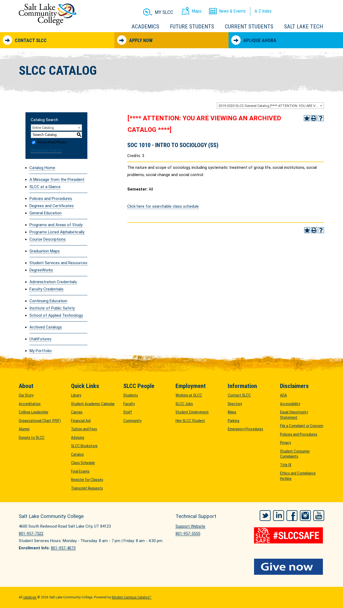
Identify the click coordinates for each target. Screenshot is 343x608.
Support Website (190, 526)
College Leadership (33, 412)
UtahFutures (40, 339)
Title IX (285, 464)
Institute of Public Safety (52, 308)
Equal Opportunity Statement (294, 415)
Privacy (285, 442)
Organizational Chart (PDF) (40, 420)
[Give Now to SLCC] (289, 567)
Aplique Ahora (259, 40)
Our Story (26, 395)
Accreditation (29, 403)
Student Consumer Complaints (295, 454)
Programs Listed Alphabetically (56, 232)
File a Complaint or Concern (301, 425)
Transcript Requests (87, 488)
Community (132, 420)
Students (130, 395)
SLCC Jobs (184, 403)
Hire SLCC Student (190, 420)
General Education (45, 213)
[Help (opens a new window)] (321, 118)
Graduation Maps (44, 251)
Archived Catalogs (45, 327)
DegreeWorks (41, 270)
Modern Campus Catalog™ (131, 597)
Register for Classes (87, 479)
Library (76, 395)
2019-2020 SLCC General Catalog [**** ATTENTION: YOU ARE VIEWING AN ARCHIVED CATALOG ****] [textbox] (271, 106)
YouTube (318, 515)
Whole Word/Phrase (51, 142)
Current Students (249, 26)
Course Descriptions (47, 239)
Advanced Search (46, 150)
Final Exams (80, 471)
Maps (232, 412)
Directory (235, 403)
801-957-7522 (31, 533)
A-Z (263, 11)
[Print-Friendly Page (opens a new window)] (314, 118)
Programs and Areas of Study (56, 224)
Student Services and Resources (58, 262)
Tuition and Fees (84, 429)
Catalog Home (42, 167)
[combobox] (270, 105)
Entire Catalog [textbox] (43, 128)
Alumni (24, 429)
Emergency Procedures (245, 429)
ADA (283, 395)
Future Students (192, 26)
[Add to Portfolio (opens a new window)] (307, 118)
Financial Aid (81, 420)
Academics (145, 26)
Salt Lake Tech (303, 26)
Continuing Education (48, 301)
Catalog (77, 454)
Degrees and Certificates (51, 205)
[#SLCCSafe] (289, 535)
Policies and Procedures (50, 198)
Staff (127, 412)
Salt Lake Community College (47, 14)
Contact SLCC (31, 40)
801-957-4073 (63, 548)
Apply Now (140, 40)
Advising (77, 437)
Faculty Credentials (46, 289)
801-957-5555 (188, 533)
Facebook (291, 515)
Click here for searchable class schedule (163, 206)
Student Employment (192, 412)
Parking (233, 420)
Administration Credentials (53, 281)
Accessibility (290, 403)
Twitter (265, 515)
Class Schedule (83, 462)
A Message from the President (56, 179)
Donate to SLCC (31, 437)
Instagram (305, 515)
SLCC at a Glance (45, 186)
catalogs (29, 597)
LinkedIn (278, 515)
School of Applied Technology (56, 315)
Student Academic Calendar (93, 403)
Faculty (129, 403)
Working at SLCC (189, 395)
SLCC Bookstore (84, 445)
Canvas (77, 412)
